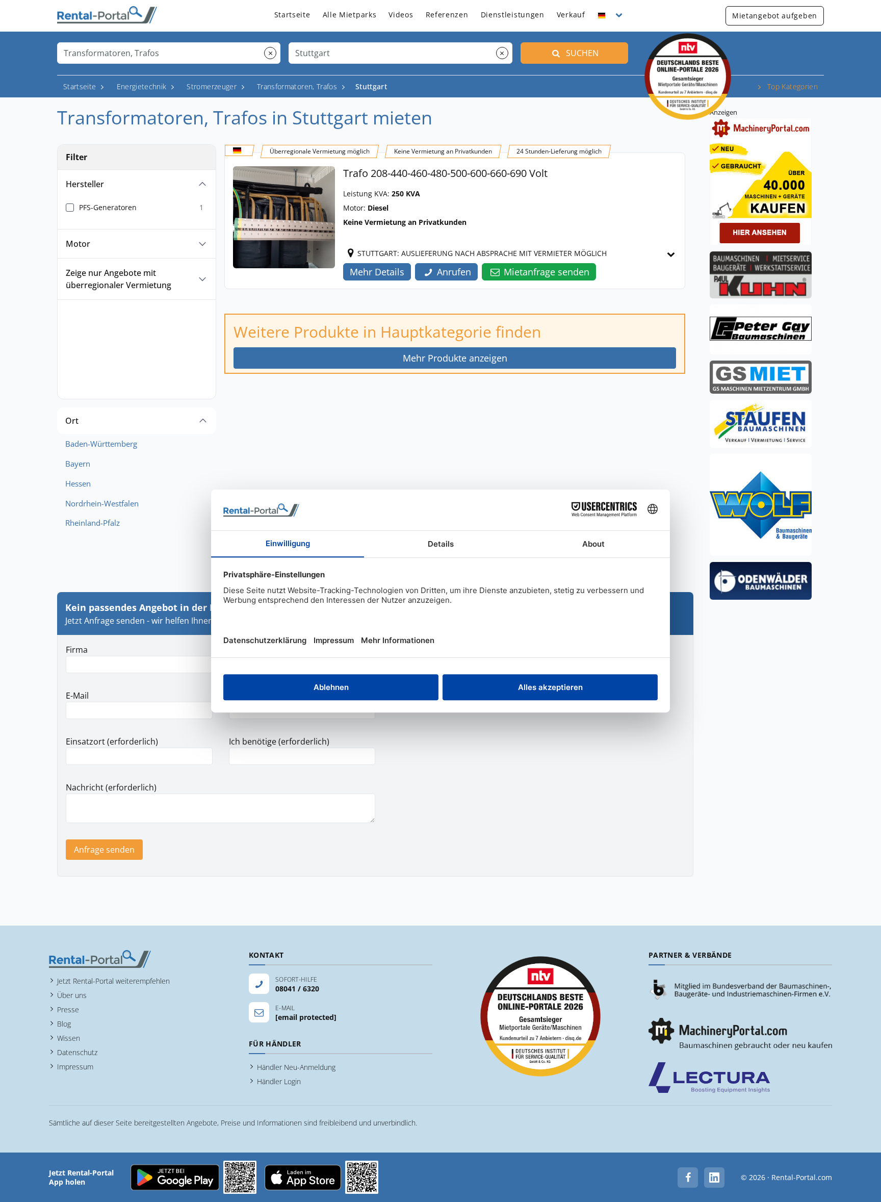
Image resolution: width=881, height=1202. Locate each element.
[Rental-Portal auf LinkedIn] (714, 1177)
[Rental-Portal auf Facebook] (688, 1177)
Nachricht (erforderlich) (111, 787)
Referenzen (447, 14)
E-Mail (77, 695)
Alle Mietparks (350, 14)
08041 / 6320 (297, 988)
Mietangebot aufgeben (774, 15)
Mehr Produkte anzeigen (455, 358)
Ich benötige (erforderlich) (279, 741)
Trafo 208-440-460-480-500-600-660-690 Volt (445, 173)
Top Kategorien (792, 86)
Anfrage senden (104, 849)
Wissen (68, 1038)
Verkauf (571, 14)
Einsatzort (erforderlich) (112, 741)
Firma (77, 649)
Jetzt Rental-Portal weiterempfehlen (113, 981)
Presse (68, 1009)
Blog (64, 1024)
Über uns (72, 995)
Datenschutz (77, 1052)
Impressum (75, 1066)
